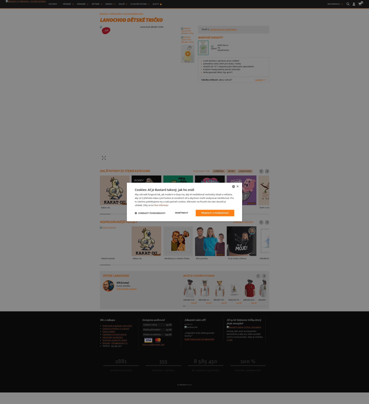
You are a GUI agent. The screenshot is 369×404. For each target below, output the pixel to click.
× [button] (237, 186)
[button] (150, 213)
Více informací (161, 205)
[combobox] (233, 186)
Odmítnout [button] (181, 212)
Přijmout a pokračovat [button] (215, 213)
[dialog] (184, 202)
